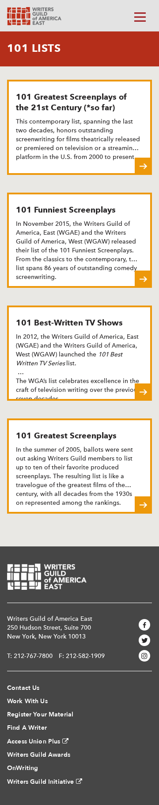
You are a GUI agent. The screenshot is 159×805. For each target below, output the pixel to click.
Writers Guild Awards (38, 755)
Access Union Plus (33, 741)
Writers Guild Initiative (40, 782)
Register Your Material (40, 714)
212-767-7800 (33, 655)
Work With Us (27, 701)
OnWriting (22, 768)
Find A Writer (27, 728)
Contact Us (23, 688)
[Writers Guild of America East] (34, 16)
